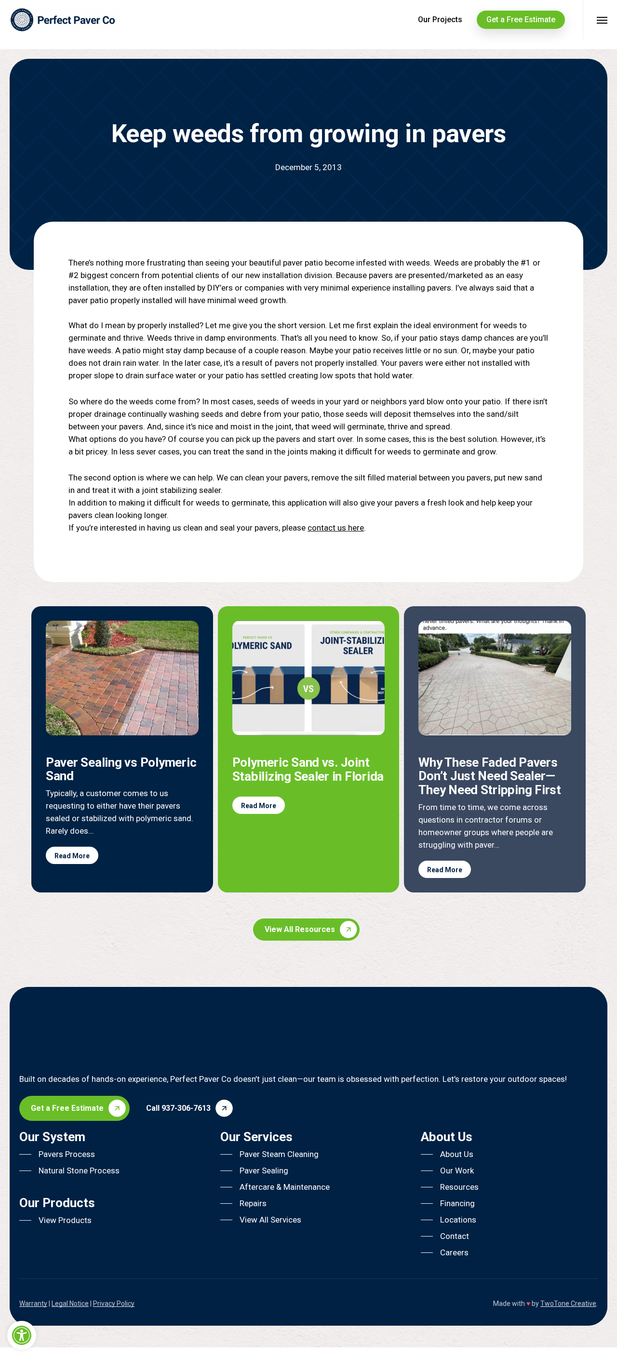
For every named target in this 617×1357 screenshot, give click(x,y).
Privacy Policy (113, 1303)
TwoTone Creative (568, 1303)
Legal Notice (70, 1303)
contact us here (336, 527)
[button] (311, 929)
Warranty (33, 1303)
